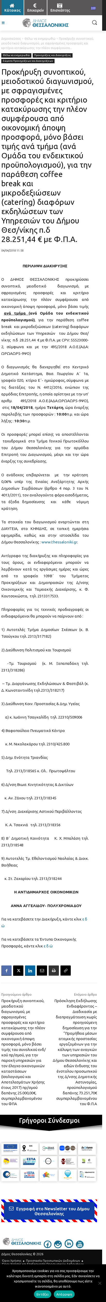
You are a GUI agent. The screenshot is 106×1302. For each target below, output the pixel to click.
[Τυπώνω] (54, 970)
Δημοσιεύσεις (11, 38)
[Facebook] (6, 970)
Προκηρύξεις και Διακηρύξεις (52, 55)
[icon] (47, 1247)
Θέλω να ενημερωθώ (40, 38)
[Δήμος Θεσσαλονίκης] (45, 23)
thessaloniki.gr (64, 542)
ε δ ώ (48, 946)
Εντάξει (43, 1294)
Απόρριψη (64, 1294)
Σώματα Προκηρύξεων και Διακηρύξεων (28, 60)
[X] (18, 970)
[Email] (42, 970)
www (46, 542)
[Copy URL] (65, 970)
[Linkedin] (30, 970)
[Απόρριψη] (99, 1283)
